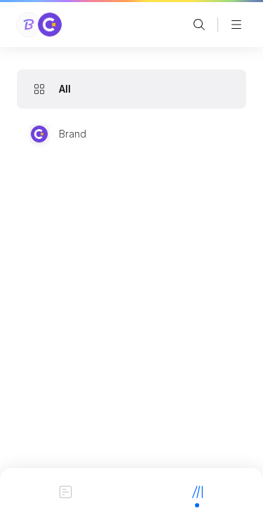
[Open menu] (236, 24)
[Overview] (66, 490)
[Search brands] (199, 24)
